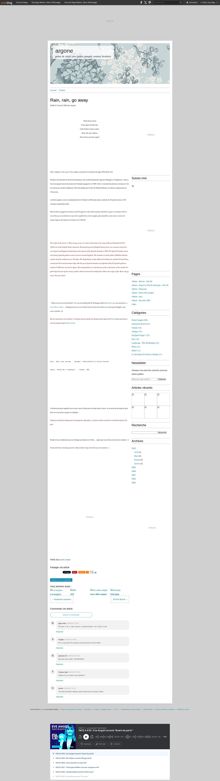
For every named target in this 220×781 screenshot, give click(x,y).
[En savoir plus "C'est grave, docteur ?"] (138, 412)
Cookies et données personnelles (165, 709)
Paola (110, 303)
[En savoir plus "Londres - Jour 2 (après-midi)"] (150, 412)
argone (64, 50)
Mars (136, 456)
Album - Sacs (137, 296)
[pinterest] (149, 2)
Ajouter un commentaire (71, 615)
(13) (136, 346)
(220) (140, 320)
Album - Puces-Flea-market (143, 292)
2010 (134, 448)
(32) (137, 327)
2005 (134, 482)
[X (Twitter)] (145, 2)
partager (102, 744)
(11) (136, 350)
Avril (136, 452)
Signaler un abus (106, 709)
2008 (134, 471)
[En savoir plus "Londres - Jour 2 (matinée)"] (163, 412)
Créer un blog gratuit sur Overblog (71, 709)
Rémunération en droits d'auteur (131, 709)
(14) (145, 342)
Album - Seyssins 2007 (141, 300)
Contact (62, 90)
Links (134, 304)
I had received (70, 323)
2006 (134, 478)
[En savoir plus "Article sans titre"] (138, 399)
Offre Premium (147, 709)
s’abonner (87, 744)
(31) (137, 331)
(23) (141, 335)
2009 (134, 467)
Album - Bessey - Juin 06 (142, 281)
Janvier (137, 463)
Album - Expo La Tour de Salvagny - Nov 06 (150, 285)
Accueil (53, 90)
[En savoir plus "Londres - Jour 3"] (163, 399)
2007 (134, 475)
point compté (65, 559)
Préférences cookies (183, 709)
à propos (116, 744)
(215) (141, 323)
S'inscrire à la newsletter (61, 580)
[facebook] (141, 2)
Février (137, 459)
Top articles (87, 709)
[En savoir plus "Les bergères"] (150, 399)
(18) (135, 339)
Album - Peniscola (139, 289)
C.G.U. (116, 709)
